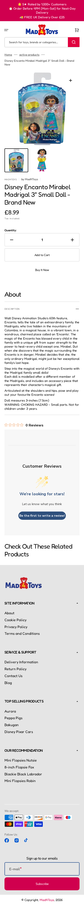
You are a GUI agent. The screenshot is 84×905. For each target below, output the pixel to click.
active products (29, 54)
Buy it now (42, 270)
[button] (6, 30)
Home (8, 54)
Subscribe (42, 884)
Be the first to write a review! (42, 516)
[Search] (74, 42)
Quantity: (10, 230)
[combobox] (42, 42)
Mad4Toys (47, 900)
